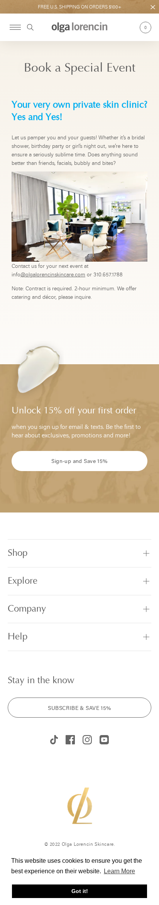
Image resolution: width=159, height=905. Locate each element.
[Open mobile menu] (15, 27)
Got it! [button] (79, 891)
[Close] (153, 7)
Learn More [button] (119, 871)
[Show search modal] (27, 27)
